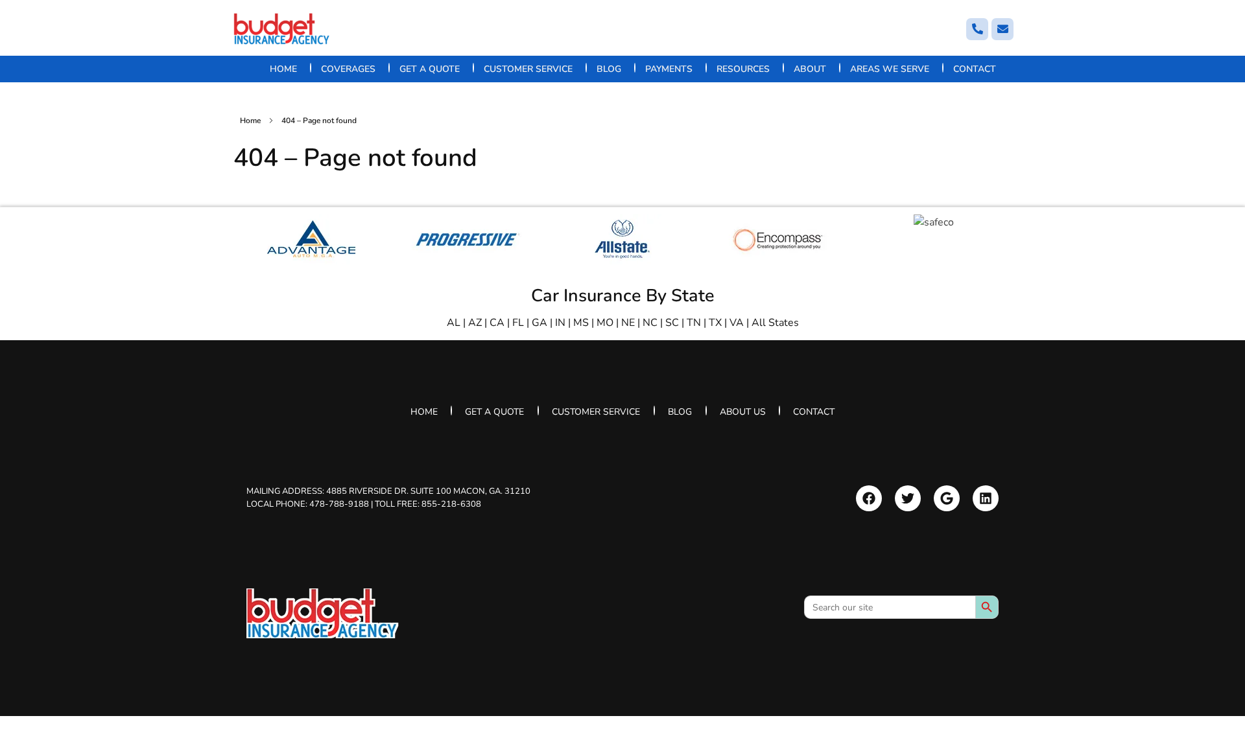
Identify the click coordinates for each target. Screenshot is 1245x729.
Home (250, 120)
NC (650, 323)
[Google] (947, 498)
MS (581, 323)
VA (736, 323)
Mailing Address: (388, 491)
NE (628, 323)
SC (672, 323)
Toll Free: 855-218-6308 (428, 503)
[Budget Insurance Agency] (282, 29)
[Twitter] (908, 498)
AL (453, 323)
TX (715, 323)
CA (497, 323)
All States (775, 323)
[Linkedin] (986, 498)
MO (605, 323)
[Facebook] (869, 498)
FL (518, 323)
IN (560, 323)
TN (694, 323)
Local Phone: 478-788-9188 (307, 503)
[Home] (322, 613)
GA (539, 323)
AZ (475, 323)
